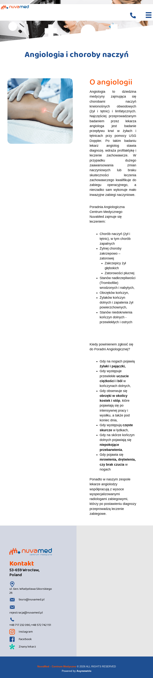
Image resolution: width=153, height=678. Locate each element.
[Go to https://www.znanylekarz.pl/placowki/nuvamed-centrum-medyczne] (30, 646)
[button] (133, 15)
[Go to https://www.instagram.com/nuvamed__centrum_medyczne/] (30, 632)
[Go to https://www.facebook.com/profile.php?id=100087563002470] (30, 639)
